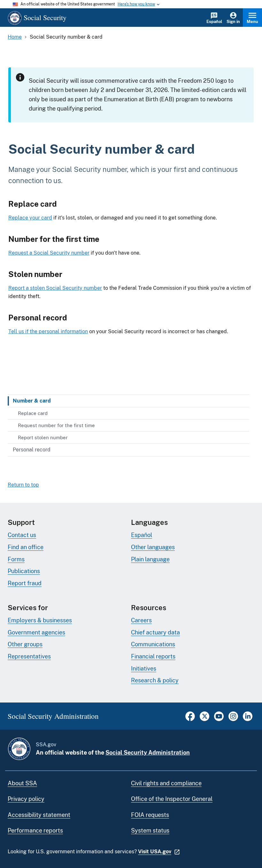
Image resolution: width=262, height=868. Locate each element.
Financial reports (153, 656)
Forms (16, 559)
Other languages (153, 547)
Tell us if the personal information (48, 331)
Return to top (23, 485)
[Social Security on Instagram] (233, 719)
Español (214, 21)
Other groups (25, 644)
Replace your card (30, 218)
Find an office (25, 547)
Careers (141, 620)
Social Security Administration (147, 752)
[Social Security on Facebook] (190, 719)
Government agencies (36, 632)
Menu (252, 21)
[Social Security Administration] (19, 748)
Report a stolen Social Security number (55, 288)
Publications (24, 571)
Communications (153, 644)
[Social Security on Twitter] (204, 719)
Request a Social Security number (48, 253)
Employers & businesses (40, 620)
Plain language (150, 559)
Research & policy (155, 680)
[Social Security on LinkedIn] (247, 719)
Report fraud (25, 583)
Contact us (22, 535)
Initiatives (143, 668)
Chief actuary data (155, 632)
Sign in (233, 21)
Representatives (29, 656)
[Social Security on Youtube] (219, 719)
